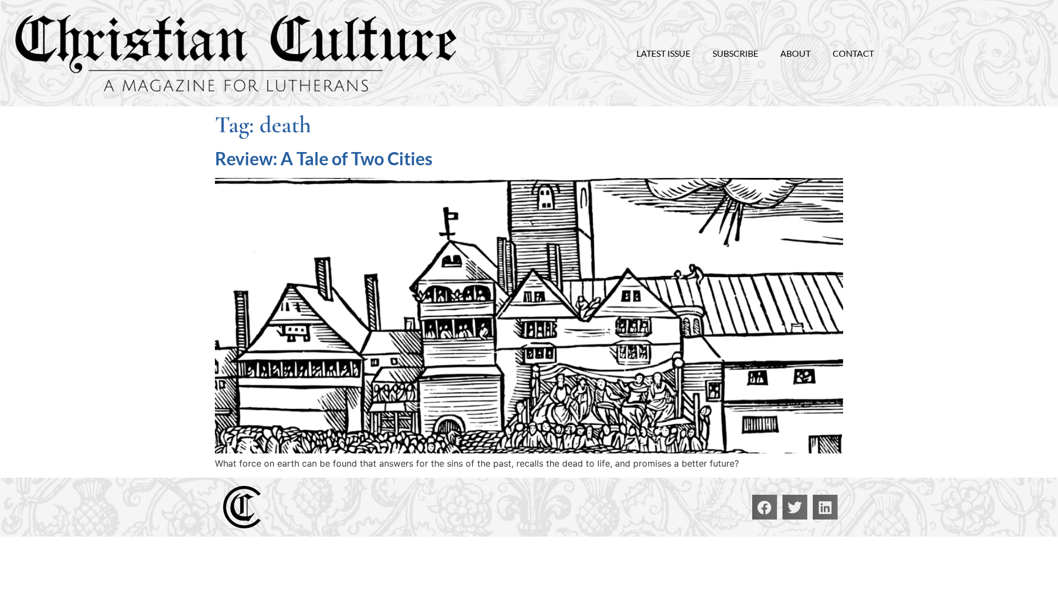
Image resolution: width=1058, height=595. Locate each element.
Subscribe (735, 53)
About (795, 53)
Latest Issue (663, 53)
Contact (853, 53)
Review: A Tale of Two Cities (324, 158)
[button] (764, 507)
